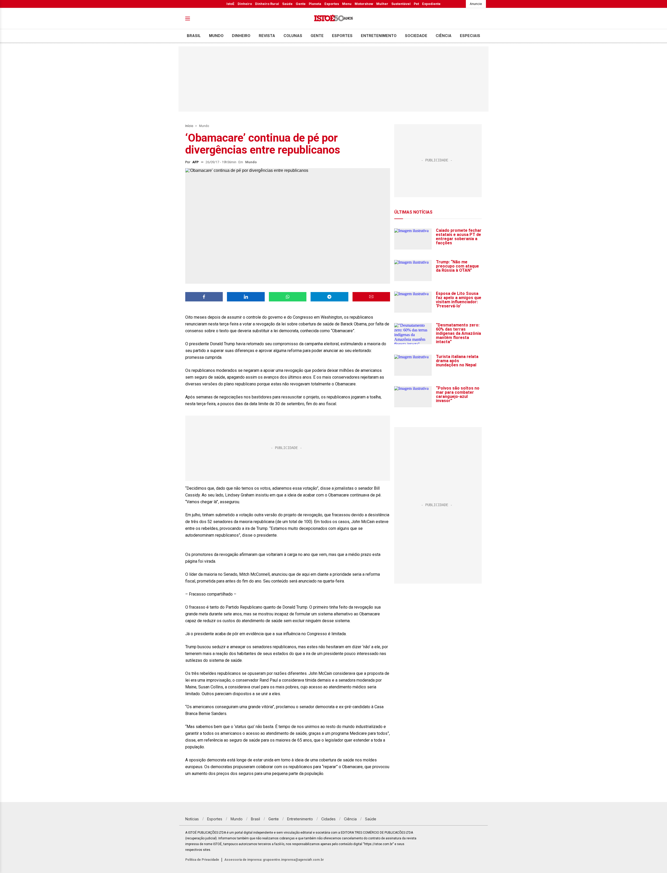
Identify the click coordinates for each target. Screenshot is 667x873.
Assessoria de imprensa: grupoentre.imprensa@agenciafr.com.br (274, 860)
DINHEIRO (241, 35)
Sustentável (401, 4)
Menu (346, 4)
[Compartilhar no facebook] (204, 296)
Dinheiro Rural (267, 4)
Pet (416, 4)
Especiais (470, 35)
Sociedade (416, 35)
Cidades (328, 819)
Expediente (431, 4)
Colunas (292, 35)
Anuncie (476, 4)
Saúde (287, 4)
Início (189, 126)
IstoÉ (230, 4)
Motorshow (364, 4)
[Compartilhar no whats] (287, 296)
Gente (301, 4)
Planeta (315, 4)
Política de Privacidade (202, 860)
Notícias (192, 819)
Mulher (382, 4)
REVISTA (267, 35)
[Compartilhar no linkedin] (245, 296)
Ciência (444, 35)
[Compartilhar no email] (371, 296)
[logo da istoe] (333, 18)
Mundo (216, 35)
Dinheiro (245, 4)
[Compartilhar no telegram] (329, 296)
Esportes (331, 4)
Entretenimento (379, 35)
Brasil (194, 35)
